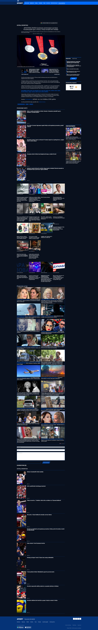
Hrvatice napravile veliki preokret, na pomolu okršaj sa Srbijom (42, 586)
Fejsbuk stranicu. (42, 101)
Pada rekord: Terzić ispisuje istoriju (36, 543)
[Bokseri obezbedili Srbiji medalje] (21, 477)
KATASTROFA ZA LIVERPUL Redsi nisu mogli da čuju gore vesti (73, 150)
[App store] (27, 627)
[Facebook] (74, 619)
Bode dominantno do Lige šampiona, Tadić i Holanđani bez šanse (73, 72)
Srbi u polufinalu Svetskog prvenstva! (36, 486)
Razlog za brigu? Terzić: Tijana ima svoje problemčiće (40, 557)
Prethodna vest (24, 74)
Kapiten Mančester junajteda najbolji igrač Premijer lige (73, 62)
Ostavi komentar (46, 462)
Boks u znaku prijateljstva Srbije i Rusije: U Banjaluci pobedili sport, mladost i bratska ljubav (44, 112)
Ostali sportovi (61, 3)
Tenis (44, 3)
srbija (27, 104)
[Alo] (18, 0)
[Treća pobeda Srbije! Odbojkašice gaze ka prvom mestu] (21, 577)
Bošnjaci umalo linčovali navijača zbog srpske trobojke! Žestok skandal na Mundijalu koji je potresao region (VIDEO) (45, 169)
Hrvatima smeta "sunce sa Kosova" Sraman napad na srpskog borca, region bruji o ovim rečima (45, 140)
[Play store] (20, 627)
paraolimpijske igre (21, 104)
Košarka (40, 3)
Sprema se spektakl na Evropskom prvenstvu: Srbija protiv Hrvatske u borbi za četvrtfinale (45, 529)
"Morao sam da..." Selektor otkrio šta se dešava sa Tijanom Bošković (44, 500)
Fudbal (36, 3)
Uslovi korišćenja (68, 625)
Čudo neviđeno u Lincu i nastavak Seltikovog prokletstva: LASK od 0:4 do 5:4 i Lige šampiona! (74, 66)
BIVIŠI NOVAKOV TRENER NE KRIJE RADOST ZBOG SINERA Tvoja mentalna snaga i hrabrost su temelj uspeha (34, 71)
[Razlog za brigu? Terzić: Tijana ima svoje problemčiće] (21, 563)
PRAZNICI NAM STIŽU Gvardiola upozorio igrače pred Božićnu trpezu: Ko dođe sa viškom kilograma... (73, 138)
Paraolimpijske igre (29, 99)
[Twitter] (78, 619)
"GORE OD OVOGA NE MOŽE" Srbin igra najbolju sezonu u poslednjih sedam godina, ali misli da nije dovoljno (73, 162)
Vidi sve (73, 78)
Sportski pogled (54, 3)
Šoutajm (48, 3)
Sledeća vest (57, 74)
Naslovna (27, 3)
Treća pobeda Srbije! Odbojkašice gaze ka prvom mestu (40, 571)
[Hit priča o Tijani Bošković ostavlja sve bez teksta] (21, 520)
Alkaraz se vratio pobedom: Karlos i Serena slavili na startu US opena (73, 75)
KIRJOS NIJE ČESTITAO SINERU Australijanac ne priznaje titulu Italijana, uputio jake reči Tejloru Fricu (54, 71)
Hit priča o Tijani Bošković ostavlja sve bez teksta (39, 514)
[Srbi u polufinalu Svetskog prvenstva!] (21, 492)
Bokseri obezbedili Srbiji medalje (35, 471)
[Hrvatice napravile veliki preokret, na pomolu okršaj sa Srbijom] (21, 592)
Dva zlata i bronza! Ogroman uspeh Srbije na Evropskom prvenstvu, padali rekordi (45, 126)
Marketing (74, 625)
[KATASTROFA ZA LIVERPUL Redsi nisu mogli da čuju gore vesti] (73, 144)
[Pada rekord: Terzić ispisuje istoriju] (21, 549)
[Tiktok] (80, 619)
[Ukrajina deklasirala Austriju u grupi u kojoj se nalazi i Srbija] (21, 606)
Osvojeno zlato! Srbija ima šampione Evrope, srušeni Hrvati (41, 154)
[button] (45, 33)
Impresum (79, 625)
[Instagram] (76, 619)
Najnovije (32, 3)
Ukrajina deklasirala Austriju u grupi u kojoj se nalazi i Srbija (42, 600)
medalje (31, 104)
